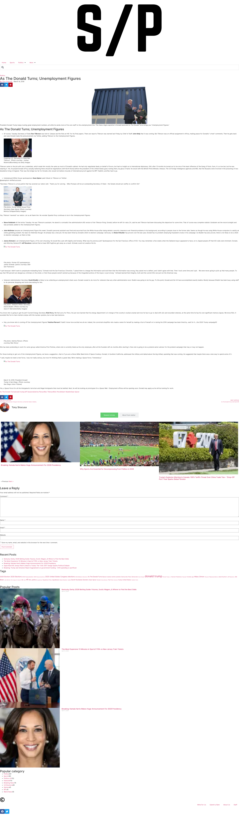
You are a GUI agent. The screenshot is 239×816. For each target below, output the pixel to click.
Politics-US (8, 778)
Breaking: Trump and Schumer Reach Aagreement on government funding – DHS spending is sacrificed (40, 568)
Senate (99, 580)
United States (126, 580)
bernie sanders (116, 577)
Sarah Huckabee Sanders (80, 580)
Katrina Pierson (39, 392)
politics (34, 580)
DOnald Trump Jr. (167, 577)
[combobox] (119, 67)
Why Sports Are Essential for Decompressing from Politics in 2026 (107, 469)
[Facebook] (2, 811)
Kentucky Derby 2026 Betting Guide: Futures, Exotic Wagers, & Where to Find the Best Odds (36, 559)
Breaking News (9, 783)
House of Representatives (211, 577)
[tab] (109, 415)
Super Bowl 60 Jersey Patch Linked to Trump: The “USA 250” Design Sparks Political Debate (36, 566)
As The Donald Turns (7, 392)
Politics (20, 62)
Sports (12, 62)
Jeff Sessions (29, 392)
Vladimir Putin (134, 580)
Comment (4, 496)
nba (25, 580)
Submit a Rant (215, 805)
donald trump (19, 392)
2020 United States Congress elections (60, 577)
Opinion (6, 787)
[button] (2, 85)
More (31, 62)
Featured (184, 577)
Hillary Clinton (199, 577)
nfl (27, 580)
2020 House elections (39, 577)
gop (193, 577)
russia (69, 580)
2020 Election (5, 577)
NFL (5, 789)
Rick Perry (56, 392)
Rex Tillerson (48, 392)
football (189, 577)
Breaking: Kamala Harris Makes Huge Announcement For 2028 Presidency (31, 465)
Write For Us (201, 805)
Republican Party (47, 580)
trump (120, 580)
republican (39, 580)
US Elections (8, 785)
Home (4, 62)
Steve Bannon (104, 580)
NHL (30, 580)
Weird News (8, 792)
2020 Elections (16, 577)
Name (2, 520)
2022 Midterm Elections (81, 577)
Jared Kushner (222, 577)
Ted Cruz (110, 580)
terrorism (116, 580)
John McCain (7, 580)
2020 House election (27, 577)
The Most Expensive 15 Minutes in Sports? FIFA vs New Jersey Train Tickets (31, 561)
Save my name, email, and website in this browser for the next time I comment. (30, 542)
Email (2, 527)
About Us (226, 805)
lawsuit (19, 580)
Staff (235, 805)
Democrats (135, 577)
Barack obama (106, 577)
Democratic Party (126, 577)
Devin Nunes (141, 577)
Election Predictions (176, 577)
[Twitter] (7, 811)
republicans (55, 580)
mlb (22, 580)
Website (3, 535)
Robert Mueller (65, 392)
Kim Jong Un (14, 580)
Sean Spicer (75, 392)
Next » (11, 481)
